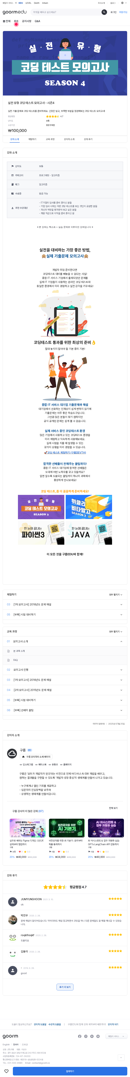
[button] (84, 116)
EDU (21, 3)
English (6, 1044)
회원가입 (123, 12)
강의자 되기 (113, 1024)
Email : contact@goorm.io (37, 1063)
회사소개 (101, 3)
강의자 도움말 (40, 1024)
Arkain (45, 3)
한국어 (15, 1044)
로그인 (114, 12)
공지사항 (26, 21)
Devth (37, 3)
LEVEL (28, 3)
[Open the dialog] (16, 24)
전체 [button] (8, 21)
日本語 (25, 1044)
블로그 (112, 3)
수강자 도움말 (54, 1024)
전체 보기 (113, 808)
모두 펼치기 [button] (114, 594)
